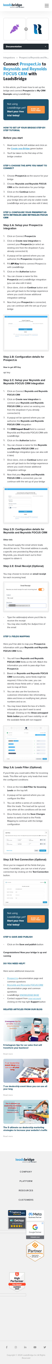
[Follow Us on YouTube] (35, 1347)
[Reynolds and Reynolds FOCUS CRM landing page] (38, 29)
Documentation (14, 46)
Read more (8, 1053)
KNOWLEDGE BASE (29, 995)
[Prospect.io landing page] (14, 29)
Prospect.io (12, 978)
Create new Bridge (20, 148)
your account (34, 998)
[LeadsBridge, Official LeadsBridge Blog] (13, 5)
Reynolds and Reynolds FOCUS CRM (25, 984)
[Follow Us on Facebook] (6, 1347)
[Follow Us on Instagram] (16, 1347)
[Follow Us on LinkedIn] (25, 1347)
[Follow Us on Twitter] (45, 1347)
